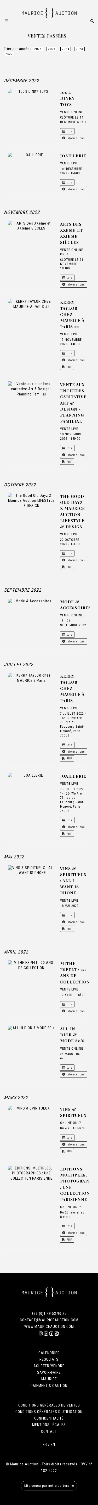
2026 (38, 49)
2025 (51, 49)
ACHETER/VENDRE (49, 1366)
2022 (9, 54)
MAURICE (49, 1379)
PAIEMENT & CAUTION (49, 1386)
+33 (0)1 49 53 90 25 (49, 1313)
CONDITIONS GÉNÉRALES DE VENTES (49, 1405)
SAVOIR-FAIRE (49, 1372)
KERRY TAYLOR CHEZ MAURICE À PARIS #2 (72, 314)
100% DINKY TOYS (67, 98)
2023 (79, 49)
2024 (65, 49)
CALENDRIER (49, 1353)
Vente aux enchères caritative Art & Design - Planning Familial (73, 403)
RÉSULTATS (49, 1359)
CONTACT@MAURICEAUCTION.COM (49, 1320)
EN (53, 1444)
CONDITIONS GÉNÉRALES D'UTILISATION (49, 1412)
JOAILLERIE (73, 155)
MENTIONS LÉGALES (49, 1425)
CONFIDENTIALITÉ (49, 1418)
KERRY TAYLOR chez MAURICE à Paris (72, 688)
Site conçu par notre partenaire (49, 1486)
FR (45, 1444)
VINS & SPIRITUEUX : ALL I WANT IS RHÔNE (73, 881)
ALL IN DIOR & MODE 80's (72, 1035)
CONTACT (49, 1431)
